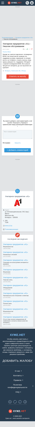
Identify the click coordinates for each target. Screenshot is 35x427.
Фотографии (6, 143)
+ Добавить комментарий (17, 150)
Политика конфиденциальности (17, 386)
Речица (24, 70)
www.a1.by (8, 225)
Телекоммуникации (11, 229)
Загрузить (18, 143)
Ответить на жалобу (17, 76)
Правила (17, 380)
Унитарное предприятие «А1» (15, 244)
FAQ (17, 392)
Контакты (17, 375)
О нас (17, 371)
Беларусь (7, 70)
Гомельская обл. (16, 70)
